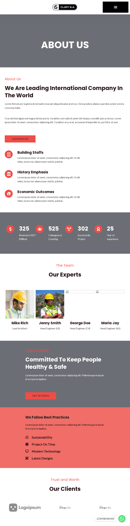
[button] (115, 7)
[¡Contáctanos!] (121, 518)
